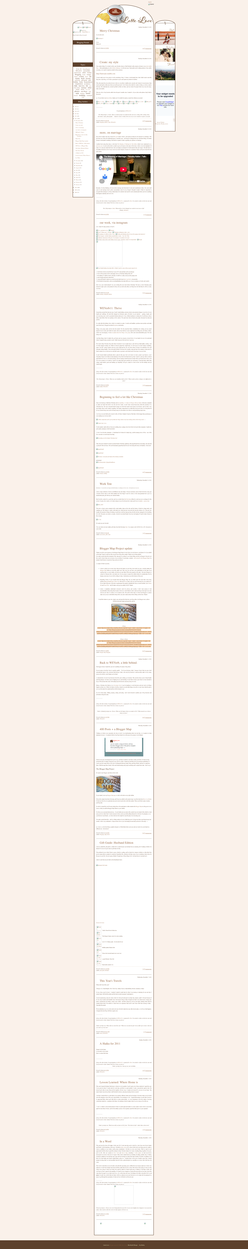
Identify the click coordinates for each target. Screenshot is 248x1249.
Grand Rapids (86, 69)
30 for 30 (78, 69)
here (107, 98)
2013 (76, 113)
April (77, 177)
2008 (76, 192)
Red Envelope (127, 499)
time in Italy (125, 1153)
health (101, 386)
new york (88, 89)
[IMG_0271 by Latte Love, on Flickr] (148, 101)
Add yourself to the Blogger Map (141, 558)
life (87, 86)
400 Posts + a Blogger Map (82, 145)
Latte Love (106, 1245)
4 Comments (147, 48)
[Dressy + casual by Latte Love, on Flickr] (107, 103)
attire (84, 72)
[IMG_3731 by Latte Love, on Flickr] (108, 101)
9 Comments (147, 833)
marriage (84, 88)
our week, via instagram (81, 130)
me (126, 581)
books (84, 74)
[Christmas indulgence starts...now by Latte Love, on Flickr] (121, 232)
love (90, 86)
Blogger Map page (111, 795)
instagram (106, 294)
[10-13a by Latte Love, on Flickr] (130, 103)
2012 (76, 116)
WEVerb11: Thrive (80, 132)
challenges (118, 68)
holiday (76, 82)
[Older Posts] (145, 1225)
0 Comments (147, 717)
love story (77, 88)
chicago (76, 76)
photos (77, 91)
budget (89, 74)
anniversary (77, 73)
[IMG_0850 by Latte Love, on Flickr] (99, 504)
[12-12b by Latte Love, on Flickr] (135, 103)
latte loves (82, 86)
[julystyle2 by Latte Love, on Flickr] (132, 101)
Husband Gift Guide (100, 922)
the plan (115, 325)
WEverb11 (79, 71)
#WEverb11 (128, 111)
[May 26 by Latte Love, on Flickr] (125, 101)
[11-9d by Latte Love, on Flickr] (125, 103)
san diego (84, 91)
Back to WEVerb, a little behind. (83, 143)
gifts (89, 80)
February (78, 182)
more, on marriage (80, 127)
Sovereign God (117, 685)
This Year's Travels (80, 150)
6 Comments (147, 651)
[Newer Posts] (100, 1225)
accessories (86, 71)
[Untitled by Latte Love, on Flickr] (109, 266)
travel (88, 93)
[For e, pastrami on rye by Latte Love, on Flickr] (102, 230)
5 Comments (147, 293)
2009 (76, 190)
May (77, 175)
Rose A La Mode (147, 799)
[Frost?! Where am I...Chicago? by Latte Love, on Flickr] (104, 232)
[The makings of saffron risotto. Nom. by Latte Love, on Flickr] (105, 234)
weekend (89, 95)
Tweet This (106, 585)
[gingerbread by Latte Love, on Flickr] (99, 453)
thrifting (82, 93)
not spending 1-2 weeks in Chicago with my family (129, 403)
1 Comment (147, 215)
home (81, 82)
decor (86, 76)
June (77, 172)
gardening (77, 80)
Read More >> (86, 32)
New (115, 1153)
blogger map (103, 652)
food (82, 78)
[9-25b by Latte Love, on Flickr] (119, 101)
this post (116, 136)
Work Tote (78, 138)
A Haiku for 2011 (80, 153)
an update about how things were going (121, 332)
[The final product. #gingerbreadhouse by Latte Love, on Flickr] (105, 462)
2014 (76, 111)
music (82, 89)
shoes (90, 91)
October (78, 163)
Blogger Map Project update (82, 141)
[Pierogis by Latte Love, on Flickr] (111, 230)
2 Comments (147, 385)
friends (88, 78)
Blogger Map (103, 570)
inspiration (79, 84)
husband (107, 970)
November (78, 160)
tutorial (76, 95)
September (78, 165)
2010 (76, 187)
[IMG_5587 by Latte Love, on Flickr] (99, 103)
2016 (76, 106)
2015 (76, 109)
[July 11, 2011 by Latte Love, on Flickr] (140, 101)
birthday (89, 73)
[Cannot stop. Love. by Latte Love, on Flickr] (101, 423)
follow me (116, 581)
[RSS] (84, 27)
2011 (76, 118)
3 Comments (147, 533)
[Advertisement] (119, 55)
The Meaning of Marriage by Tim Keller (127, 144)
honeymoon (88, 82)
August (77, 168)
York (118, 1153)
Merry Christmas (79, 122)
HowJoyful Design (133, 1245)
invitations (87, 84)
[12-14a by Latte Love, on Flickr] (98, 519)
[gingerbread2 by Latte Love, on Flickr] (100, 449)
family (77, 78)
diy (90, 76)
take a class (123, 1147)
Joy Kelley (142, 1245)
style (77, 93)
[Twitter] (80, 27)
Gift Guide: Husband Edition (82, 148)
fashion (113, 68)
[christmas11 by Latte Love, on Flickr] (99, 38)
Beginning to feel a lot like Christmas (121, 397)
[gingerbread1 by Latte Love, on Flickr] (100, 467)
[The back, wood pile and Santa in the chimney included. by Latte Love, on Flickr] (109, 456)
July (77, 170)
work (83, 97)
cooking (81, 76)
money (78, 89)
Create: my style (79, 125)
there (111, 98)
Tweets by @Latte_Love (161, 124)
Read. (114, 208)
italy (75, 85)
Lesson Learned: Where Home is (83, 155)
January (78, 184)
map (105, 834)
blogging (78, 74)
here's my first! (127, 279)
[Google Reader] (88, 27)
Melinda (126, 210)
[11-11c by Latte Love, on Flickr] (115, 103)
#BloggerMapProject (109, 581)
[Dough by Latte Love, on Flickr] (139, 239)
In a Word (78, 157)
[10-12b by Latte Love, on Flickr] (120, 103)
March (77, 179)
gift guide (84, 80)
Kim (131, 201)
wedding (82, 95)
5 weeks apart (137, 1153)
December (78, 120)
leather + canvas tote (144, 501)
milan (90, 87)
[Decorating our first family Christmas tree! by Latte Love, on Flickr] (106, 438)
